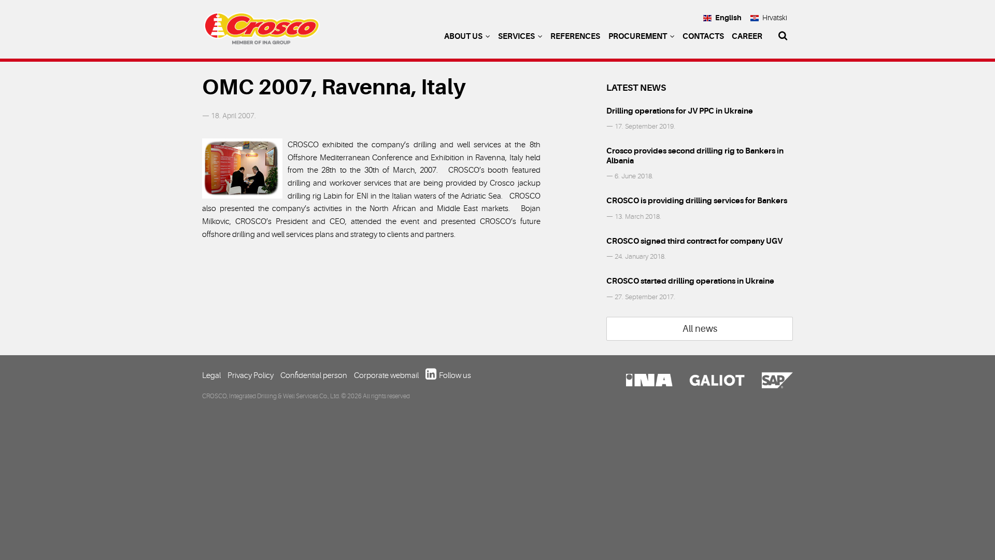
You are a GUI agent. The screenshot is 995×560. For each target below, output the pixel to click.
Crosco (261, 31)
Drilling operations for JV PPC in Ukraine (679, 111)
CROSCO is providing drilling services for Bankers (696, 200)
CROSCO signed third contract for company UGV (694, 241)
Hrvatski (774, 17)
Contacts (703, 36)
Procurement (638, 36)
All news (700, 329)
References (575, 36)
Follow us (455, 375)
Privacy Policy (251, 375)
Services (517, 36)
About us (464, 36)
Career (747, 36)
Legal (211, 375)
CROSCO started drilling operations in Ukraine (690, 281)
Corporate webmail (386, 375)
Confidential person (313, 375)
